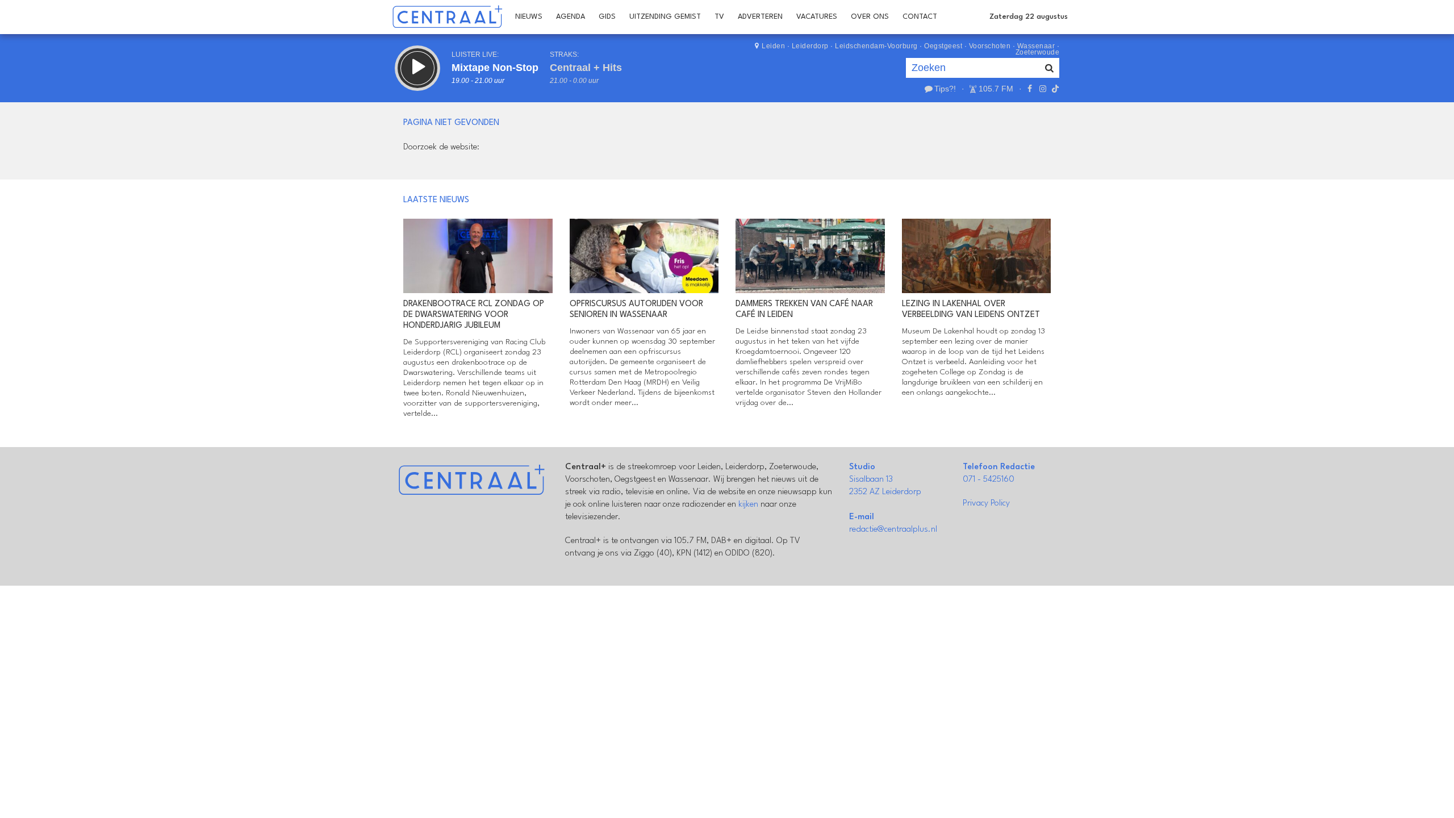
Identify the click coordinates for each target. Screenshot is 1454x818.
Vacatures (816, 16)
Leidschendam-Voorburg (876, 46)
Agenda (570, 16)
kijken (748, 504)
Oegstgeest (943, 46)
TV (719, 16)
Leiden (773, 46)
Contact (920, 16)
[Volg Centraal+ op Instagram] (1042, 88)
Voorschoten (990, 46)
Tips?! (945, 88)
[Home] (447, 17)
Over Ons (870, 16)
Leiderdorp (810, 46)
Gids (607, 16)
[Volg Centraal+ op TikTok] (1054, 88)
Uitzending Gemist (665, 16)
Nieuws (528, 16)
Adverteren (760, 16)
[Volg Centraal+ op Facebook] (1029, 88)
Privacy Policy (986, 503)
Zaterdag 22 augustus (1028, 16)
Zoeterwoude (1038, 52)
